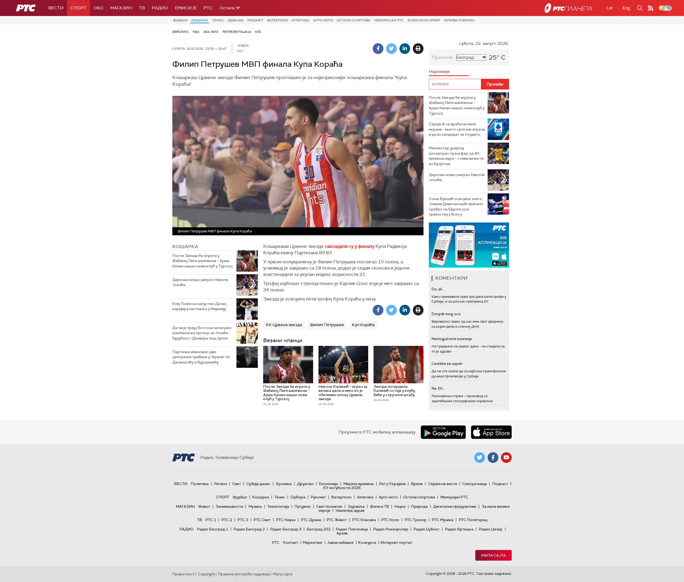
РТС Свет (262, 519)
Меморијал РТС (389, 20)
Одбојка (236, 20)
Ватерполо (277, 20)
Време (417, 483)
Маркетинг (312, 542)
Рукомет (255, 20)
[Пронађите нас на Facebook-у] (493, 457)
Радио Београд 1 (212, 529)
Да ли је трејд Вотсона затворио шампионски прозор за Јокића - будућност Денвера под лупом (201, 333)
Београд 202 (319, 529)
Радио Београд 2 (249, 529)
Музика (255, 506)
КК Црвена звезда (284, 324)
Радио (160, 8)
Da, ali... (438, 289)
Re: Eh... (438, 388)
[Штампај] (418, 48)
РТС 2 (226, 519)
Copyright (206, 574)
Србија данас (258, 483)
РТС (208, 8)
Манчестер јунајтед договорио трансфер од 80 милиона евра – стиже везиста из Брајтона (456, 156)
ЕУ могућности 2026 (342, 487)
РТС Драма (311, 519)
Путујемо (302, 506)
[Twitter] (391, 48)
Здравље (356, 506)
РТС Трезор (415, 519)
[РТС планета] (568, 8)
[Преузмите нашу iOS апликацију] (491, 432)
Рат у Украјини (392, 483)
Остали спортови (354, 20)
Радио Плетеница (352, 529)
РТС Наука (286, 519)
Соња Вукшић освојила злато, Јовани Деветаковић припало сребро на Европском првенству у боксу (456, 206)
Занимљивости (229, 506)
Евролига (180, 32)
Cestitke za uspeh (447, 363)
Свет (236, 483)
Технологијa (278, 506)
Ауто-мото (323, 20)
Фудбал (180, 20)
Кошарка (199, 20)
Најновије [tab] (439, 71)
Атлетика (300, 20)
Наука (400, 506)
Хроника (284, 483)
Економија (328, 483)
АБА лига (211, 32)
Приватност (183, 574)
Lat (610, 8)
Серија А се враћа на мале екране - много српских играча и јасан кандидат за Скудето (457, 129)
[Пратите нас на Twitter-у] (479, 457)
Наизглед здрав (350, 510)
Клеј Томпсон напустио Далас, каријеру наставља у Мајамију (199, 306)
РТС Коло (390, 519)
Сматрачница (475, 483)
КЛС (258, 32)
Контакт (290, 542)
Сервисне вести (442, 483)
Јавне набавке (340, 542)
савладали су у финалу (349, 246)
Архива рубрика (459, 20)
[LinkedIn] (404, 48)
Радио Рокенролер (390, 529)
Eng (626, 8)
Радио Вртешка (459, 529)
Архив (342, 533)
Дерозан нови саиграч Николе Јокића (200, 282)
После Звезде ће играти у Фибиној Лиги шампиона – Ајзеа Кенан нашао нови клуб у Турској (202, 260)
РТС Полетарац (473, 519)
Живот (204, 506)
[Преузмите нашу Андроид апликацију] (443, 432)
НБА (196, 32)
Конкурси (367, 542)
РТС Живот (337, 519)
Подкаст (500, 483)
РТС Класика (364, 519)
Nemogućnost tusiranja (452, 338)
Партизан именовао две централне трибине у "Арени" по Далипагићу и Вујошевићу (201, 357)
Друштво (305, 483)
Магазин (121, 8)
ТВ (142, 8)
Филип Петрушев (327, 324)
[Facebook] (378, 48)
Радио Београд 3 (285, 529)
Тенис (218, 20)
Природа (419, 506)
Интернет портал (396, 542)
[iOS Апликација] (469, 245)
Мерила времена (358, 483)
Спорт (79, 8)
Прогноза (442, 57)
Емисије (186, 8)
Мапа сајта (493, 555)
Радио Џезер (491, 529)
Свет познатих (329, 506)
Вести (56, 8)
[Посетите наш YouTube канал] (506, 457)
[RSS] (650, 8)
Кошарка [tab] (185, 246)
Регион (220, 483)
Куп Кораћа (363, 324)
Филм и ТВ (379, 506)
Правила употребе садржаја (244, 574)
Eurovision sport (423, 20)
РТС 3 (243, 519)
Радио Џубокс (427, 529)
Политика (200, 483)
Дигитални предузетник (454, 506)
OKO (98, 8)
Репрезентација (237, 32)
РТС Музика (442, 519)
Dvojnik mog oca (446, 313)
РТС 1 (210, 519)
